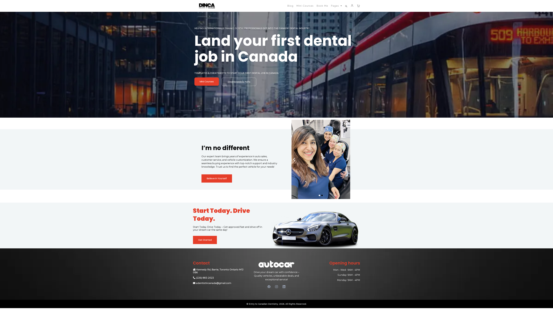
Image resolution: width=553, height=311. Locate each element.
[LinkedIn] (284, 286)
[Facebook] (269, 286)
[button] (352, 6)
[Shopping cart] (358, 5)
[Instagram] (276, 286)
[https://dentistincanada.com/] (206, 6)
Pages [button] (335, 5)
